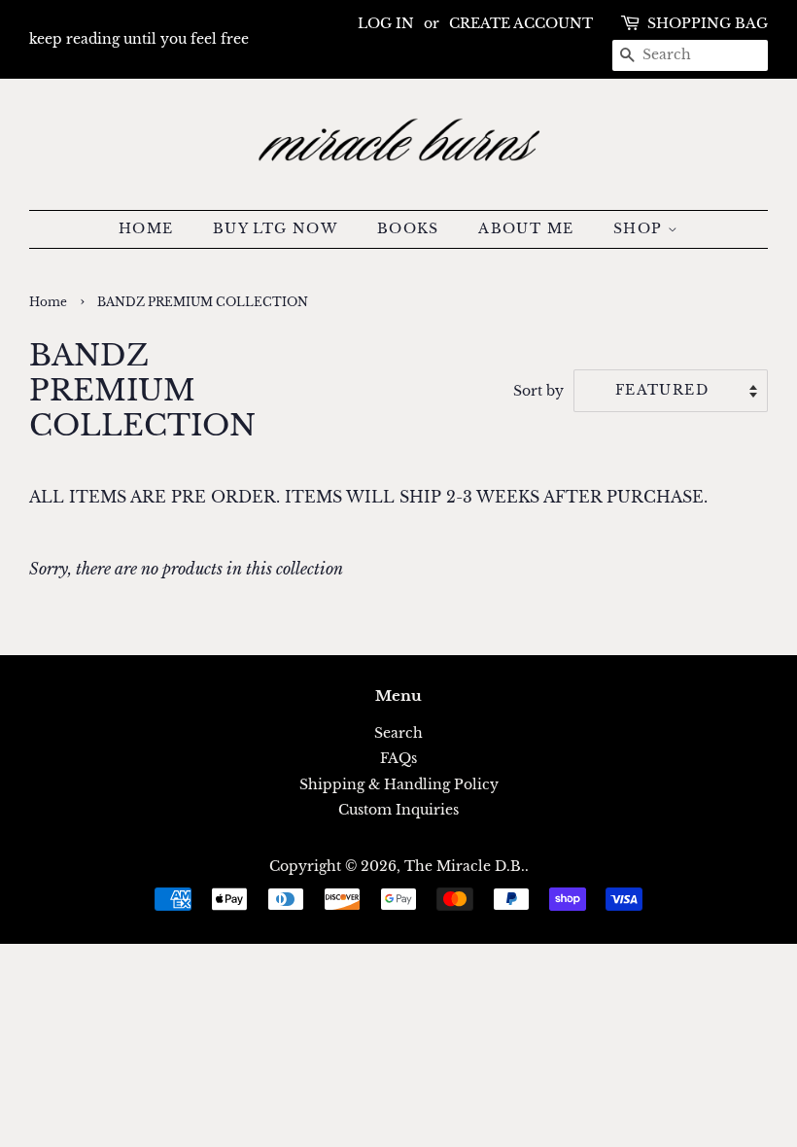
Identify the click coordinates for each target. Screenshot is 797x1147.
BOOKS (408, 228)
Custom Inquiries (398, 810)
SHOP (640, 228)
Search (398, 733)
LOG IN (386, 23)
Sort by (538, 391)
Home (48, 302)
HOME (146, 228)
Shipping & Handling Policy (399, 785)
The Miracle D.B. (464, 866)
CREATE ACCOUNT (521, 23)
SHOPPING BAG (707, 23)
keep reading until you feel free (139, 39)
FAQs (398, 758)
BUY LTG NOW (275, 228)
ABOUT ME (525, 228)
